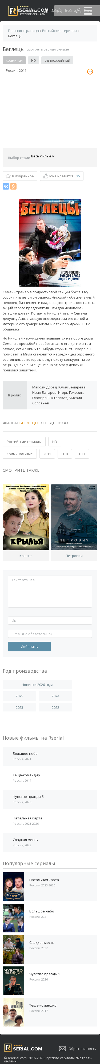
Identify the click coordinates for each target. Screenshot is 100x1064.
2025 (19, 696)
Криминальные (20, 453)
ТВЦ (82, 453)
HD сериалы (27, 10)
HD (54, 441)
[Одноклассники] (13, 186)
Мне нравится (64, 176)
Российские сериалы (24, 441)
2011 (47, 453)
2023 (19, 707)
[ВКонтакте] (6, 186)
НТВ (65, 453)
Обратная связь (82, 1048)
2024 (55, 696)
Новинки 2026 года (37, 684)
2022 (55, 707)
